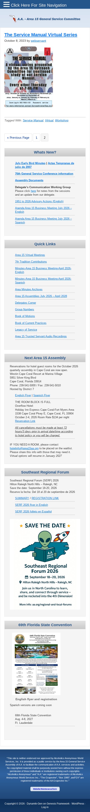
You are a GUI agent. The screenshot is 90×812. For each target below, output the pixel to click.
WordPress (78, 803)
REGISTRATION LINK (45, 498)
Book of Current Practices (30, 323)
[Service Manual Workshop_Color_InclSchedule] (28, 109)
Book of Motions (25, 316)
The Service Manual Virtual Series (40, 34)
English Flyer (23, 395)
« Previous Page (18, 137)
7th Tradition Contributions (31, 261)
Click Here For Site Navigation (39, 5)
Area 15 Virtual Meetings (30, 255)
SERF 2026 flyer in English (31, 504)
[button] (7, 4)
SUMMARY (22, 498)
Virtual (49, 120)
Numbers (28, 309)
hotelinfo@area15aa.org (24, 448)
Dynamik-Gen (34, 803)
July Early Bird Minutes (30, 163)
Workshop (61, 120)
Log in (45, 807)
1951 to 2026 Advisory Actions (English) (39, 201)
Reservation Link (25, 421)
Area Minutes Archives (28, 289)
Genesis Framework (58, 803)
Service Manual (33, 120)
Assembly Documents (29, 180)
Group (19, 309)
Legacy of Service (26, 329)
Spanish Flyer (41, 395)
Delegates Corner (25, 302)
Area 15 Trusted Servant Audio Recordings (41, 336)
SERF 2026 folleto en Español (33, 511)
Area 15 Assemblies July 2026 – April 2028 (41, 296)
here (33, 191)
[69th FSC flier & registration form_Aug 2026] (36, 694)
